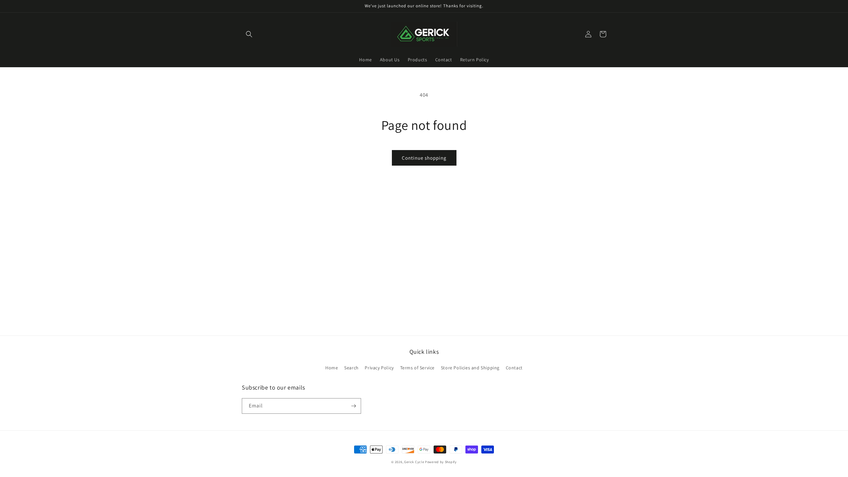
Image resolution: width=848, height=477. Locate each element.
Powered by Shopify (441, 462)
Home (331, 368)
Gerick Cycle (414, 462)
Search (351, 368)
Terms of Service (417, 368)
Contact (514, 368)
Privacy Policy (379, 368)
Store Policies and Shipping (470, 368)
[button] (249, 34)
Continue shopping (424, 158)
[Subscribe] (353, 406)
